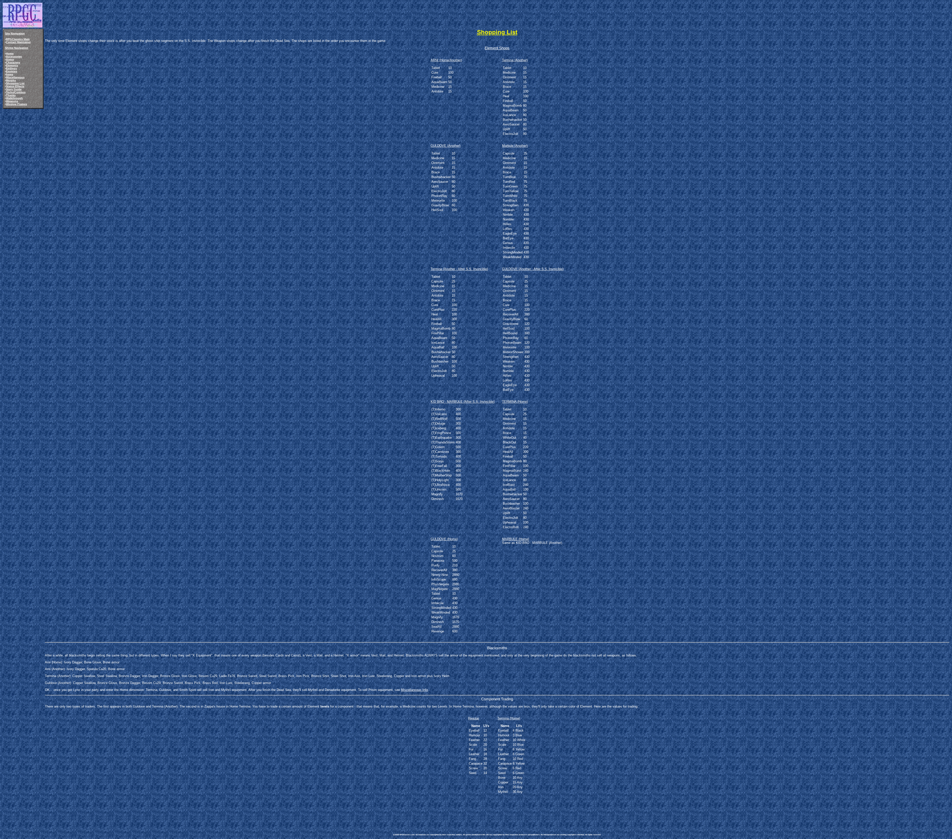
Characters (13, 62)
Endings (11, 68)
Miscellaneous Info (414, 690)
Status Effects (15, 86)
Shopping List (15, 83)
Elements (12, 65)
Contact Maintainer (18, 42)
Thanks (11, 95)
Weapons (12, 101)
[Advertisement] (483, 811)
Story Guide (14, 89)
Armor (10, 59)
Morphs (11, 80)
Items (9, 74)
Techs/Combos (16, 92)
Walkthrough (14, 98)
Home (10, 53)
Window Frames (16, 104)
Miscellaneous (15, 77)
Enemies (11, 71)
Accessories (14, 56)
